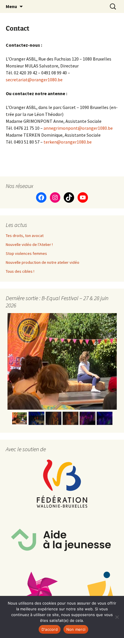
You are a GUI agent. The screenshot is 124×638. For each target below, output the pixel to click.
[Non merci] (117, 617)
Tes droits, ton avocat (25, 235)
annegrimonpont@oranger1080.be (78, 128)
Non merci (75, 629)
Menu (11, 6)
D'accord (50, 629)
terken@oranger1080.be (68, 142)
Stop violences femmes (26, 253)
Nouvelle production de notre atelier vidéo (42, 262)
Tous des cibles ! (20, 271)
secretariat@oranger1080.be (34, 79)
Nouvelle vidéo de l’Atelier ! (29, 244)
